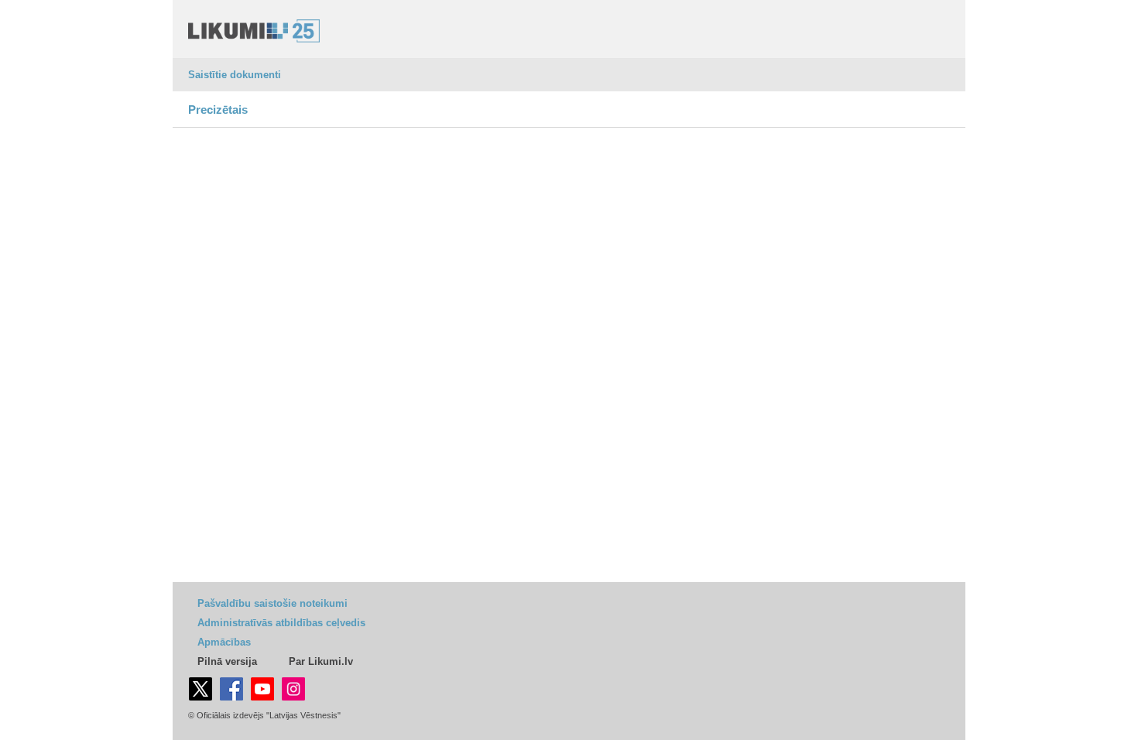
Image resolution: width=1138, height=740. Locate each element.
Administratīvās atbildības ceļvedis (281, 623)
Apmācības (224, 642)
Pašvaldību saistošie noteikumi (272, 603)
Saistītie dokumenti (234, 75)
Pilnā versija (227, 661)
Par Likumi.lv (321, 661)
